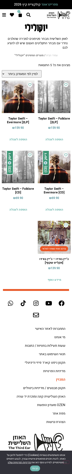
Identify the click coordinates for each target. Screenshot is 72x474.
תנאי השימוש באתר (52, 354)
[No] (66, 462)
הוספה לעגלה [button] (54, 139)
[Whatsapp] (10, 303)
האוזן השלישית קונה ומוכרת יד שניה (41, 396)
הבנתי (35, 468)
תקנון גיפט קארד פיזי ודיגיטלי (45, 362)
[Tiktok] (23, 303)
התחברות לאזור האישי (50, 328)
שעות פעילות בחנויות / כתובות (45, 345)
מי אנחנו (59, 337)
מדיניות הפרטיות (54, 371)
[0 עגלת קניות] (20, 14)
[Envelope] (36, 315)
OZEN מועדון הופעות (51, 405)
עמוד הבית (52, 55)
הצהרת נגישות (55, 421)
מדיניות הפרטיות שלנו (19, 462)
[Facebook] (61, 303)
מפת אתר (58, 413)
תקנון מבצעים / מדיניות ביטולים (44, 388)
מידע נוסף (54, 280)
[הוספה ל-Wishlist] (66, 84)
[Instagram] (36, 303)
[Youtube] (49, 303)
